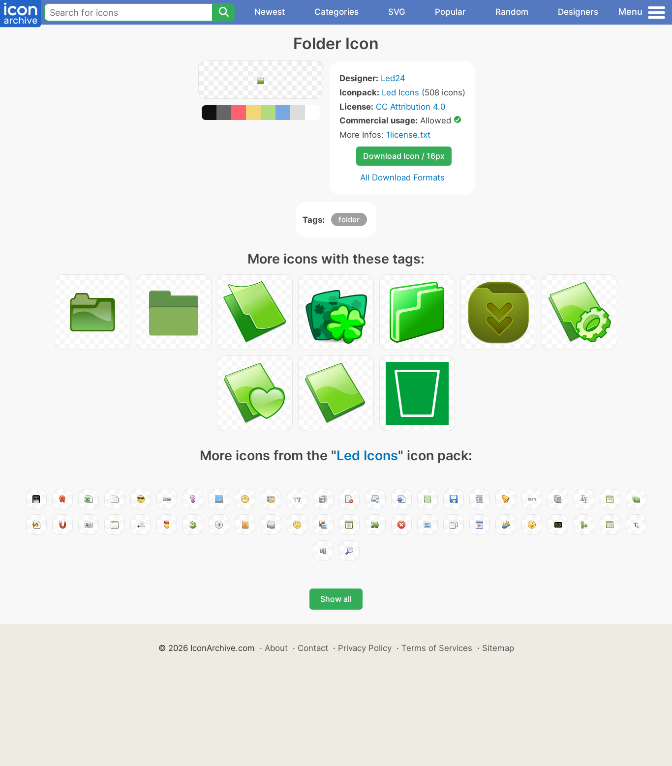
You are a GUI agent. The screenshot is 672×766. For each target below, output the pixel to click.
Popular (450, 12)
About (276, 648)
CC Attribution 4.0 (410, 107)
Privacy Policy (365, 648)
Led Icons (400, 92)
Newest (269, 12)
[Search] (223, 12)
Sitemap (498, 648)
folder (349, 219)
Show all (336, 599)
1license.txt (408, 135)
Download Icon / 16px (404, 156)
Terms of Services (436, 648)
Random (511, 12)
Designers (578, 12)
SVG (396, 12)
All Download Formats (402, 177)
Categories (336, 12)
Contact (313, 648)
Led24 (393, 78)
